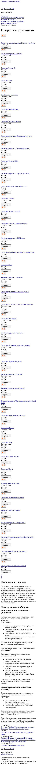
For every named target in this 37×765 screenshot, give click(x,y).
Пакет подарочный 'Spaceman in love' (14, 186)
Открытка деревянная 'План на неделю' (15, 292)
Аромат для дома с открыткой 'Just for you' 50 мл (18, 43)
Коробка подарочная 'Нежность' (12, 333)
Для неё (18, 18)
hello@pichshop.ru (7, 754)
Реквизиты (4, 729)
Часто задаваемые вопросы (24, 727)
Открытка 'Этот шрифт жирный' (12, 498)
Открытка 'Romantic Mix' (9, 161)
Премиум (9, 21)
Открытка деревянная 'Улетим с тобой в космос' (17, 252)
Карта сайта (20, 729)
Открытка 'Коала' (7, 469)
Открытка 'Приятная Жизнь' (11, 122)
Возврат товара (18, 732)
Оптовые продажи (7, 745)
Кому (14, 21)
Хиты (6, 19)
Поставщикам (19, 745)
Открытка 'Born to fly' (8, 68)
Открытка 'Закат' (7, 80)
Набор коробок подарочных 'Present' (13, 566)
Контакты (16, 2)
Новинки (12, 18)
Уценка (14, 23)
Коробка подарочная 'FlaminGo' (12, 277)
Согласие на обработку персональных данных (18, 741)
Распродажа (5, 18)
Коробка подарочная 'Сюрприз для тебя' (15, 173)
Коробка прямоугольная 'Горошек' (13, 388)
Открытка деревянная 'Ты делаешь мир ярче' (16, 136)
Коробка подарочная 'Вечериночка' (13, 523)
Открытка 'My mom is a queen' (11, 361)
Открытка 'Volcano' (7, 198)
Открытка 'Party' (6, 442)
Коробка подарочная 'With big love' (13, 238)
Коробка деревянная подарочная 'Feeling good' (17, 537)
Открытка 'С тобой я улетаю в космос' (14, 224)
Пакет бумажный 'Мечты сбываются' (14, 551)
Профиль (4, 738)
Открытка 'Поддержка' (9, 318)
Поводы (9, 23)
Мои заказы (20, 738)
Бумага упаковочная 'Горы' (10, 483)
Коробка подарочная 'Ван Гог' (11, 54)
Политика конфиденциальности (17, 740)
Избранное (11, 738)
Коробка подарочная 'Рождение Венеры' (15, 148)
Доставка (4, 2)
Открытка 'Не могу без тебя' (11, 211)
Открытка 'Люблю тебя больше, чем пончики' (17, 304)
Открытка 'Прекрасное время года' (13, 415)
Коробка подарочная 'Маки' (10, 510)
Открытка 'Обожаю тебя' (9, 109)
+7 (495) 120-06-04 (7, 9)
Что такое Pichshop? (8, 727)
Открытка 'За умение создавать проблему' (15, 345)
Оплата (10, 2)
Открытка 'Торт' (6, 265)
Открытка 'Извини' (7, 428)
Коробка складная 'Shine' (9, 95)
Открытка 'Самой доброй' (10, 456)
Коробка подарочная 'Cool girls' (12, 374)
